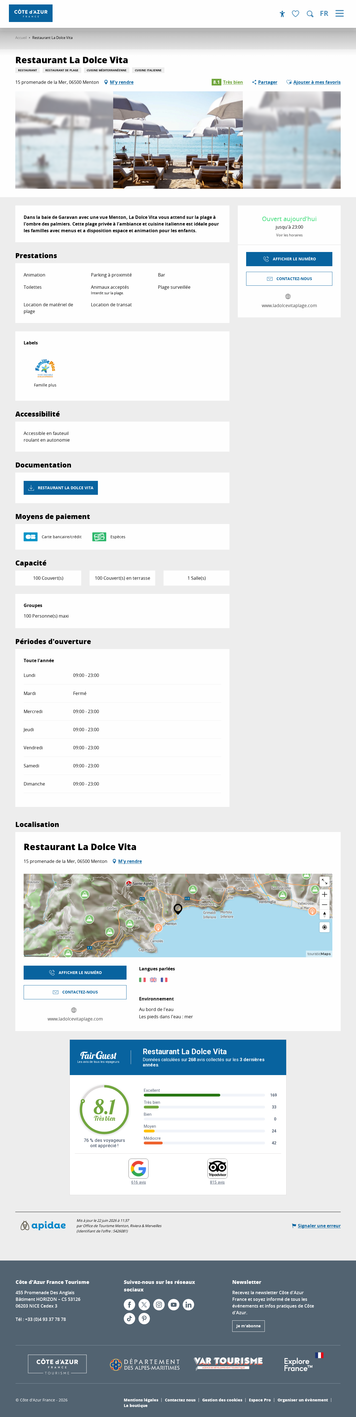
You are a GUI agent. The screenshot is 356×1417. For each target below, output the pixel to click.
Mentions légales (141, 1400)
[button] (310, 13)
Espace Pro (260, 1400)
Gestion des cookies (222, 1400)
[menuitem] (31, 13)
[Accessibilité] (282, 14)
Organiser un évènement (303, 1400)
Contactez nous (180, 1400)
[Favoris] (296, 14)
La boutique (136, 1405)
